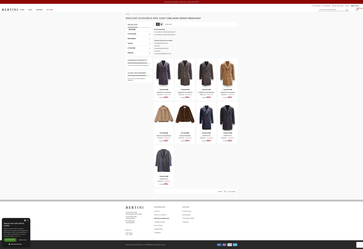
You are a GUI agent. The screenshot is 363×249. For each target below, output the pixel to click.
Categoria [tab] (132, 34)
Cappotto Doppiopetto (206, 92)
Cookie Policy (158, 229)
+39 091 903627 (130, 218)
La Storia (156, 211)
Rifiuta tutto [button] (23, 240)
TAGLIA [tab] (130, 43)
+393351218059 (130, 222)
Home (127, 14)
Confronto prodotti (188, 218)
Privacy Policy (158, 225)
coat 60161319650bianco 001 (162, 53)
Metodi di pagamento (161, 218)
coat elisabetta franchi (161, 43)
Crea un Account (338, 5)
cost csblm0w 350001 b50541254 (164, 34)
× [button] (27, 220)
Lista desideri (317, 5)
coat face (157, 46)
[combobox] (334, 9)
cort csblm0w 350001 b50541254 (164, 32)
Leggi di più (17, 236)
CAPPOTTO (206, 135)
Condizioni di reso (159, 222)
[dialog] (16, 232)
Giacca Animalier (185, 135)
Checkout (185, 222)
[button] (16, 244)
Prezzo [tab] (130, 53)
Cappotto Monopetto (164, 92)
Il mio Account (186, 211)
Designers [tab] (132, 38)
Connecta (163, 244)
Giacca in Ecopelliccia (163, 135)
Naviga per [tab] (132, 25)
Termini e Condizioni (160, 215)
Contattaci (157, 232)
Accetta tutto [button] (10, 240)
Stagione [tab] (131, 48)
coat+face (157, 51)
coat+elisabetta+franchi (161, 48)
